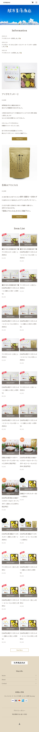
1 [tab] (19, 24)
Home (4, 675)
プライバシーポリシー (19, 710)
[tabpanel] (19, 15)
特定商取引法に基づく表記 (19, 714)
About (4, 679)
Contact (4, 683)
